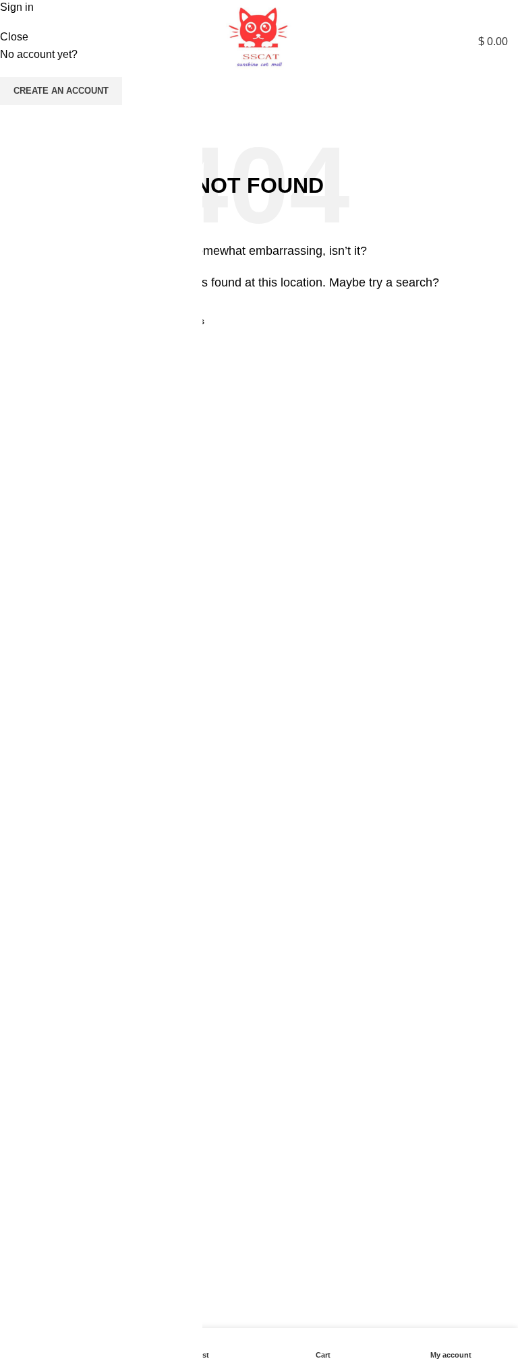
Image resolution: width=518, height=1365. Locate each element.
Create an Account (61, 91)
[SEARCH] (494, 101)
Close (14, 36)
